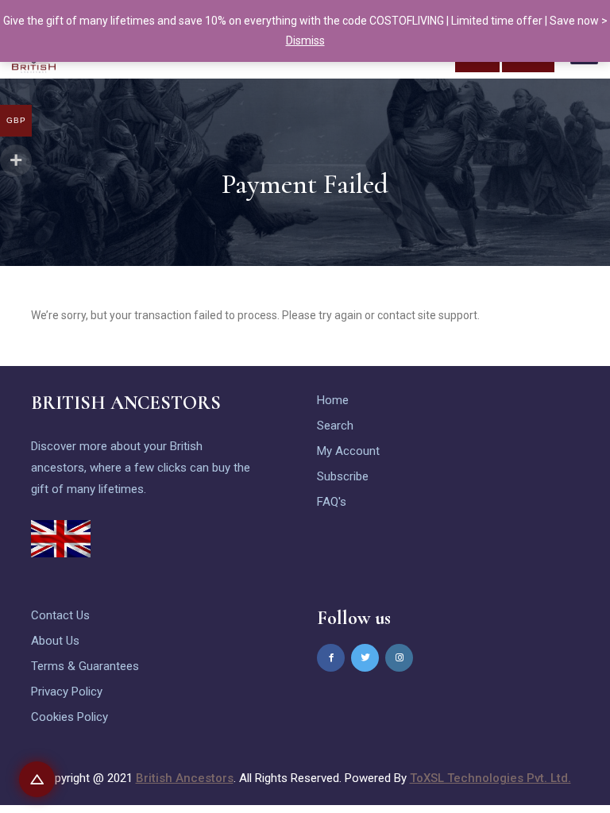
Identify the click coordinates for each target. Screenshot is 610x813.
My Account (348, 451)
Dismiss (305, 40)
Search (335, 425)
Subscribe (343, 476)
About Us (55, 641)
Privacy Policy (66, 691)
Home (333, 400)
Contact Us (60, 615)
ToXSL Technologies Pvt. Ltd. (490, 778)
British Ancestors (185, 778)
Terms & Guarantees (85, 666)
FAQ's (331, 502)
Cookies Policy (69, 717)
